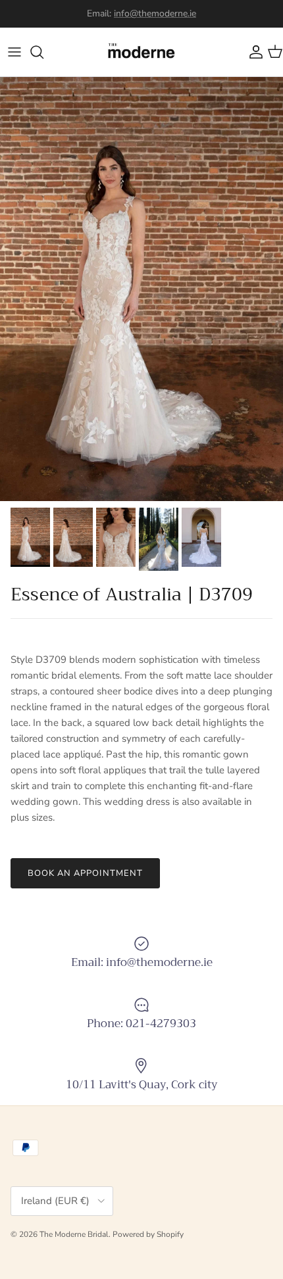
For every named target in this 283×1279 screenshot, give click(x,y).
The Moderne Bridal (74, 1234)
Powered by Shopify (148, 1234)
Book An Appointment (85, 873)
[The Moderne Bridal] (141, 52)
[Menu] (14, 51)
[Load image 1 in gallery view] (141, 289)
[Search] (43, 51)
